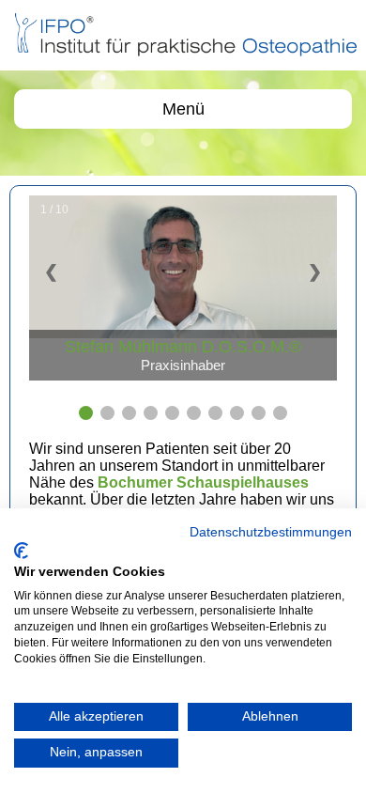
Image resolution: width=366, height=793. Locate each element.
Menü (183, 109)
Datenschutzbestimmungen (271, 532)
